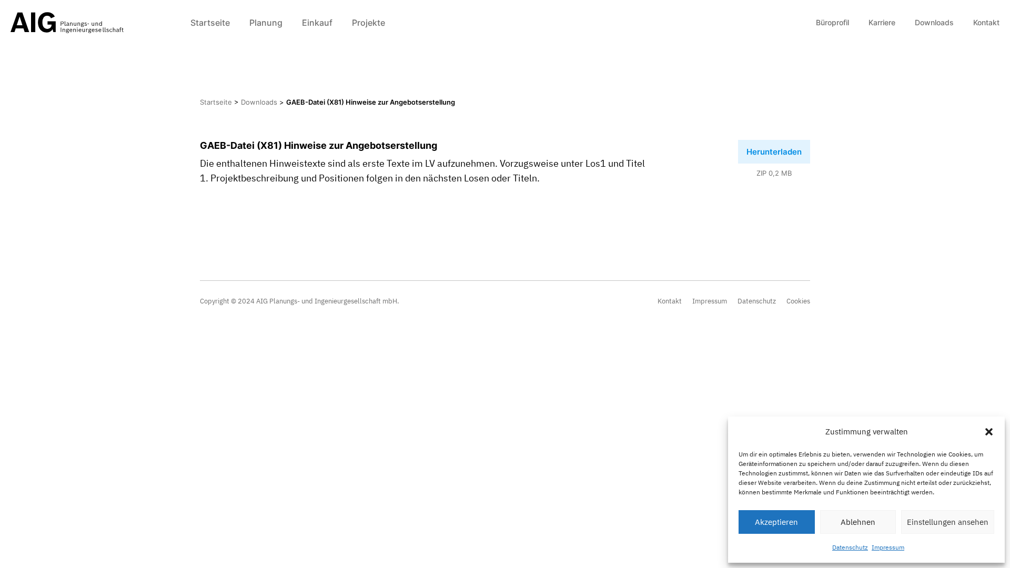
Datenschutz (850, 547)
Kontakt (986, 22)
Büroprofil (832, 22)
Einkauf (317, 22)
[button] (989, 432)
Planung (265, 22)
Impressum (888, 547)
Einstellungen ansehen (947, 522)
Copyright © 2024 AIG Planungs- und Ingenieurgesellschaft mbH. (299, 301)
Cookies (798, 301)
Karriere (881, 22)
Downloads (934, 22)
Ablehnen (858, 522)
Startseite (210, 22)
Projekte (368, 22)
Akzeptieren (776, 522)
